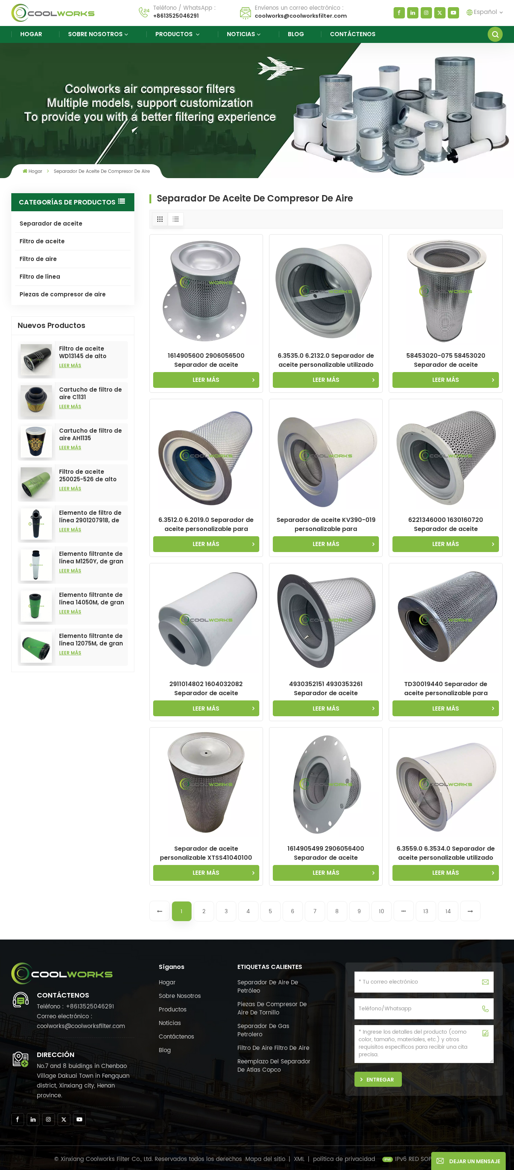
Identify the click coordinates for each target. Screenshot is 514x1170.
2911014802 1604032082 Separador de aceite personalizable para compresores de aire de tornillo (206, 689)
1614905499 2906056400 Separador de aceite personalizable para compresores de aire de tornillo (326, 853)
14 (448, 911)
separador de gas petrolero (263, 1030)
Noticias (241, 34)
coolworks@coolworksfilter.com (301, 16)
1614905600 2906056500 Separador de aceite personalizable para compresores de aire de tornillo (206, 360)
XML (299, 1159)
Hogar (31, 34)
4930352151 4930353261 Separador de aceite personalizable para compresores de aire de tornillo (326, 689)
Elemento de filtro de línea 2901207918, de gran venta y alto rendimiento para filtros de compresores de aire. (91, 516)
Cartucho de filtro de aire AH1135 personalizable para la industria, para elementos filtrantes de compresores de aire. (90, 434)
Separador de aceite (51, 223)
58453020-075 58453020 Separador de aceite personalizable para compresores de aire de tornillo (445, 360)
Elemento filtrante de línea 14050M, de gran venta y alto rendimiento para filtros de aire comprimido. (91, 598)
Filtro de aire (38, 259)
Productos (174, 34)
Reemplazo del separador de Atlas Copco (273, 1066)
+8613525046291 (176, 16)
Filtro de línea (40, 277)
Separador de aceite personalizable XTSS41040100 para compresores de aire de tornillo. (206, 853)
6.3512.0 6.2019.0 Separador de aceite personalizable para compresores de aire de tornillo (206, 525)
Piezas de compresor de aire (63, 294)
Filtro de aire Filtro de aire (273, 1048)
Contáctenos (353, 34)
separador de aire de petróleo (267, 987)
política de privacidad (344, 1159)
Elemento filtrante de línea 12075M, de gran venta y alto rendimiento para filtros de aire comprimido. (91, 639)
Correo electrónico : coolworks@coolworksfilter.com (81, 1021)
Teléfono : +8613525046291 (75, 1006)
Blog (296, 34)
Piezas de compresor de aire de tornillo (272, 1008)
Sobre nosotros (95, 34)
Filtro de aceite (42, 241)
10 (381, 911)
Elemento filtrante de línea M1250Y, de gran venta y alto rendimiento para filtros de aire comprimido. (91, 557)
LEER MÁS (70, 365)
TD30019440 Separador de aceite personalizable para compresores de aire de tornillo (445, 689)
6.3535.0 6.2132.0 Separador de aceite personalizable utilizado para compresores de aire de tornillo (326, 360)
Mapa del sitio (266, 1159)
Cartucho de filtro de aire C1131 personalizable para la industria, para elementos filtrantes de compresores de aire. (90, 393)
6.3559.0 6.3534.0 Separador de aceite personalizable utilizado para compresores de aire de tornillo (446, 853)
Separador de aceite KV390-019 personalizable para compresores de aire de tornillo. (326, 525)
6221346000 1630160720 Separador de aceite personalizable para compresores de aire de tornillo (445, 525)
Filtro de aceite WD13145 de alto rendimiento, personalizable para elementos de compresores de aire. (91, 352)
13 (425, 911)
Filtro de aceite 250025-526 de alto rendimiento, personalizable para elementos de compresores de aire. (91, 475)
